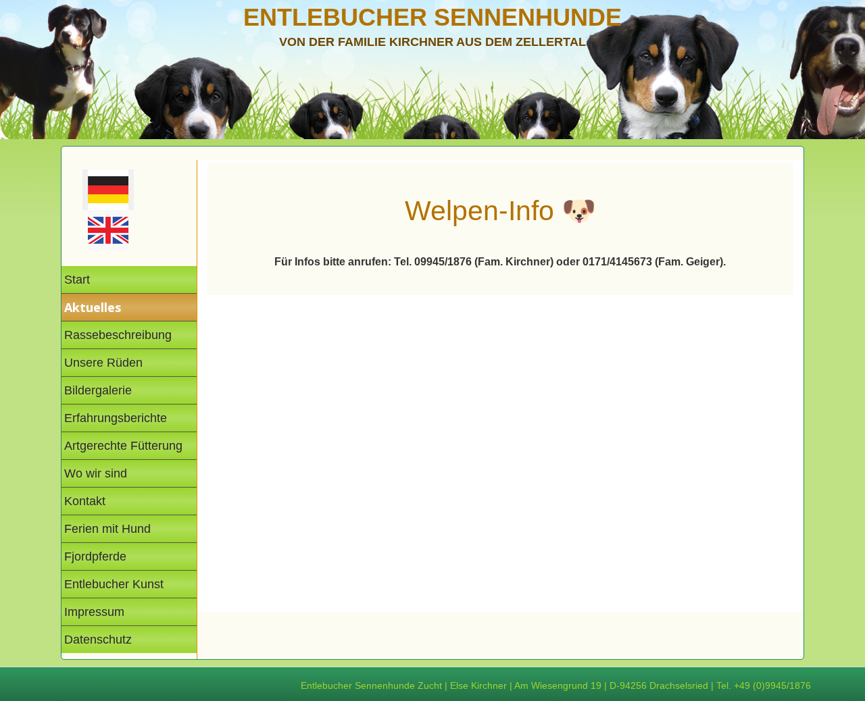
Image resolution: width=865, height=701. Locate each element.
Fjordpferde (95, 556)
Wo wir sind (95, 473)
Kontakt (84, 501)
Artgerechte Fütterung (123, 445)
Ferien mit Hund (107, 529)
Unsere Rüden (103, 362)
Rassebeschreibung (118, 335)
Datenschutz (98, 639)
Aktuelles (92, 307)
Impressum (94, 612)
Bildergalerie (98, 390)
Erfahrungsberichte (115, 418)
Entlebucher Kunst (114, 584)
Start (77, 279)
